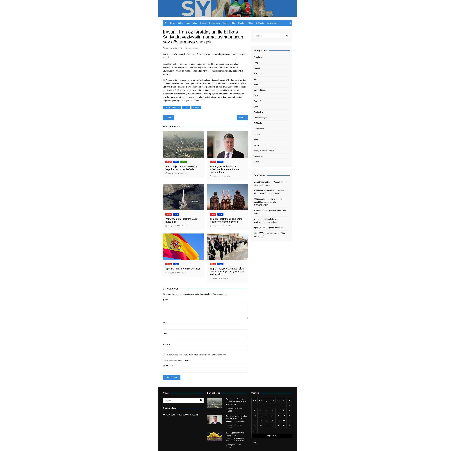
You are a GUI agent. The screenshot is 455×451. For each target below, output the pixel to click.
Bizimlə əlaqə (273, 23)
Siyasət (203, 23)
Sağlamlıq (260, 23)
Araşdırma (258, 57)
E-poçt (166, 333)
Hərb (188, 23)
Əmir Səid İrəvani (172, 107)
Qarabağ (242, 23)
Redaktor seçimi (260, 118)
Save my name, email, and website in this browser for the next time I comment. (196, 355)
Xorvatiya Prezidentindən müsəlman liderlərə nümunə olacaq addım (224, 169)
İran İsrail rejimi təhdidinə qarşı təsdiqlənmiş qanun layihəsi (267, 220)
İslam (195, 23)
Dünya (172, 23)
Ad (164, 323)
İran (187, 107)
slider (189, 48)
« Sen (253, 443)
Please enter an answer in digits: (176, 360)
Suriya (197, 107)
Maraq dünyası (260, 90)
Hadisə (226, 23)
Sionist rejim (214, 23)
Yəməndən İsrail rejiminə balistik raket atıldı (270, 212)
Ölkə (233, 23)
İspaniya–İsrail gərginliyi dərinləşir (182, 268)
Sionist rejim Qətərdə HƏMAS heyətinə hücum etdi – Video (270, 183)
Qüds (250, 23)
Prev (170, 118)
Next (241, 118)
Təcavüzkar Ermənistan (264, 151)
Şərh (165, 299)
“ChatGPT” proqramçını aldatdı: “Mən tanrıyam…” (269, 234)
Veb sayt (166, 344)
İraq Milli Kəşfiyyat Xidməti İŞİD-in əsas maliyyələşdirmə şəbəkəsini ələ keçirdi (227, 271)
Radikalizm (258, 112)
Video (180, 23)
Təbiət (256, 145)
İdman (256, 79)
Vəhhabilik (258, 156)
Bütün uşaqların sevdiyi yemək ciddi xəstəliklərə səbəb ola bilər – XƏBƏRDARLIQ (269, 202)
